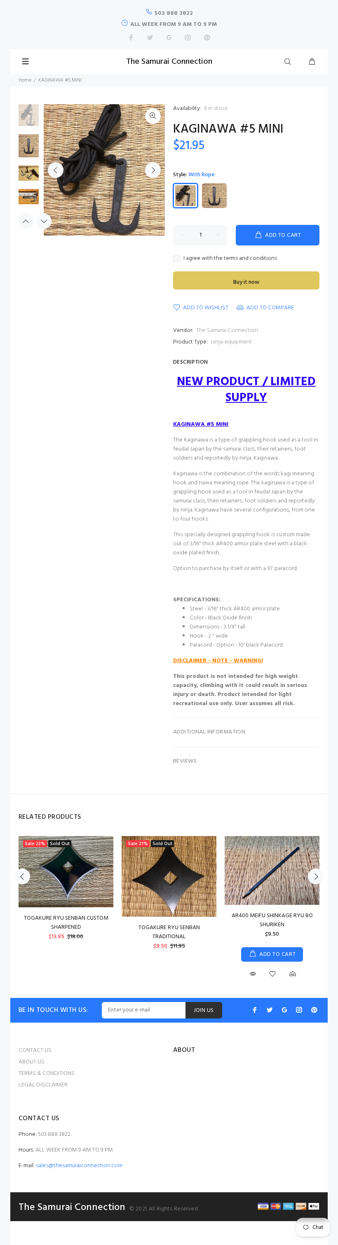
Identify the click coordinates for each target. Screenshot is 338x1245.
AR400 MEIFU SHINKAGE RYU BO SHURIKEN (272, 920)
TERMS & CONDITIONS (47, 1073)
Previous (55, 170)
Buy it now (246, 282)
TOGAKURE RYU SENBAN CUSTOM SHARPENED (66, 922)
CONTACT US (35, 1050)
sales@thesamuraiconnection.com (79, 1165)
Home (25, 80)
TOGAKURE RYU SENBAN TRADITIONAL (169, 932)
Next (153, 170)
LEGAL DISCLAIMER (43, 1085)
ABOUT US (32, 1062)
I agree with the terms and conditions (230, 258)
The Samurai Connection (227, 330)
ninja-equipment (231, 342)
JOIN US (204, 1010)
